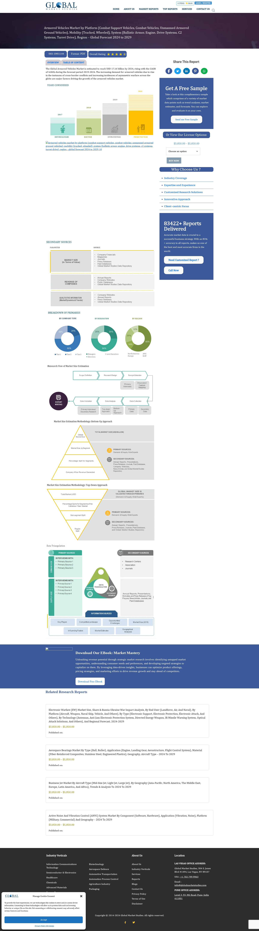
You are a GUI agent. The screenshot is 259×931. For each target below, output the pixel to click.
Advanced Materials (56, 887)
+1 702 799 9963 (189, 876)
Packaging (94, 888)
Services (136, 874)
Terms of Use (138, 898)
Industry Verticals (141, 869)
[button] (81, 896)
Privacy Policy (139, 893)
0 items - (185, 3)
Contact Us (137, 888)
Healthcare (52, 877)
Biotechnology (96, 864)
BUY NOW (174, 160)
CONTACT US (203, 9)
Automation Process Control (103, 879)
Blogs (134, 884)
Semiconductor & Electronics (61, 872)
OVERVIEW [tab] (53, 62)
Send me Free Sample (186, 119)
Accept (43, 919)
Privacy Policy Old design (44, 926)
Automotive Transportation (103, 874)
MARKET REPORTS (148, 9)
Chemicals (51, 882)
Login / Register (203, 3)
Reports (136, 879)
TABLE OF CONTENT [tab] (73, 62)
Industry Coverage (175, 178)
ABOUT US (129, 9)
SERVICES (187, 9)
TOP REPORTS (170, 9)
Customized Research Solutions (183, 192)
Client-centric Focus (176, 206)
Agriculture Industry (99, 884)
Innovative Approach (177, 199)
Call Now (173, 270)
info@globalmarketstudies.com (190, 885)
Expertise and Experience (179, 185)
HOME (116, 9)
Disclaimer (137, 903)
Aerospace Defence (99, 869)
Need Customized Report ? (183, 259)
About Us (136, 864)
